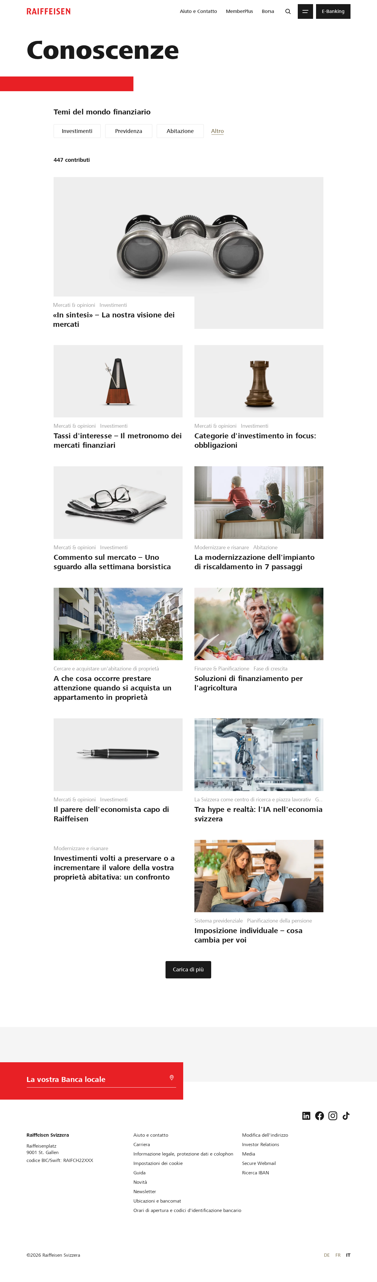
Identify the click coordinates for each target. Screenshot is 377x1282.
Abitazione (180, 131)
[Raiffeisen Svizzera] (48, 11)
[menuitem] (198, 11)
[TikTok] (346, 1115)
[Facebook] (319, 1115)
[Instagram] (332, 1115)
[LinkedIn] (306, 1115)
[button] (228, 131)
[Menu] (305, 11)
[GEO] (171, 1078)
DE (327, 1255)
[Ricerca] (288, 11)
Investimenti (77, 131)
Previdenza (128, 131)
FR (337, 1255)
